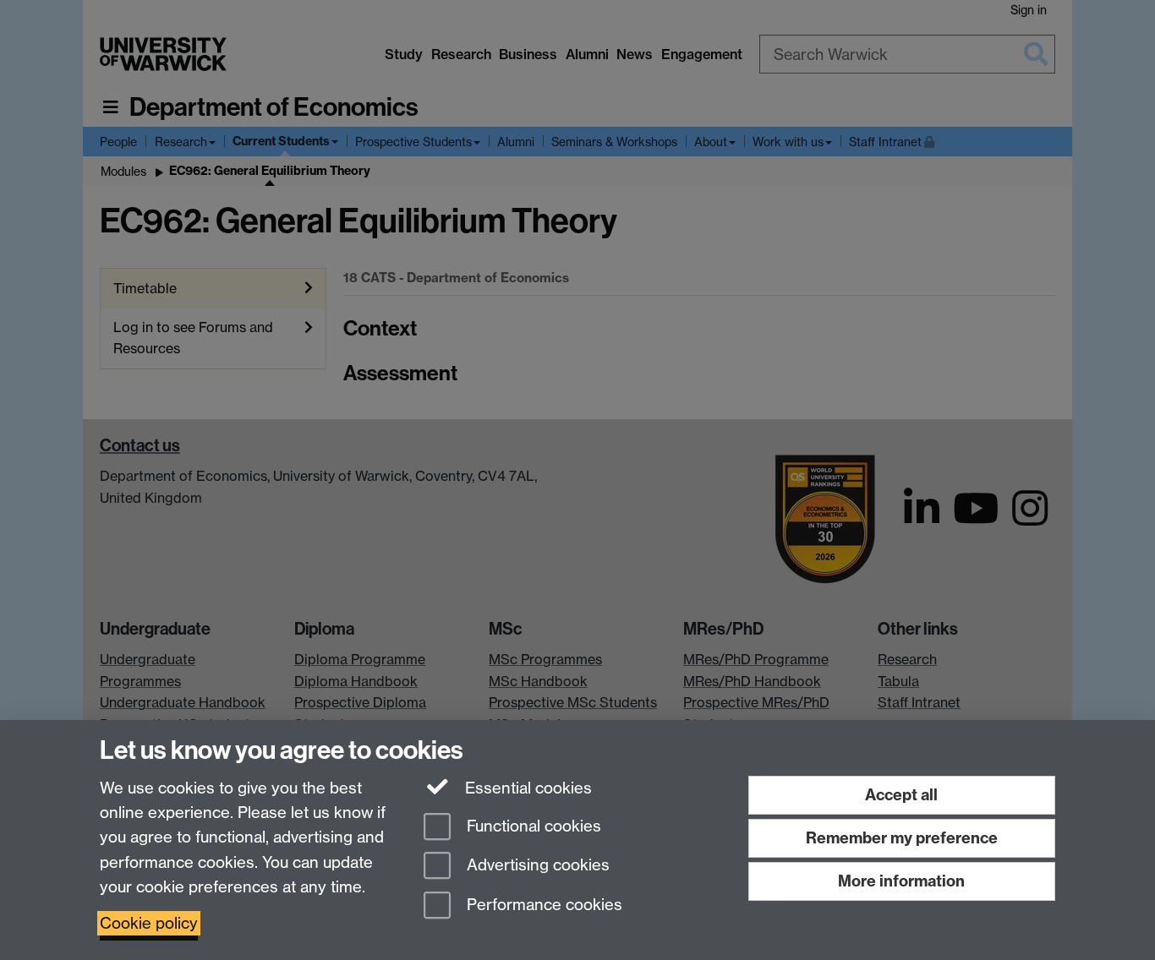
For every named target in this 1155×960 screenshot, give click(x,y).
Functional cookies (532, 826)
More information (901, 881)
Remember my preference (902, 838)
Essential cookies (526, 788)
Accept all (901, 795)
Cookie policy (149, 923)
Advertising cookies (536, 865)
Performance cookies (542, 905)
